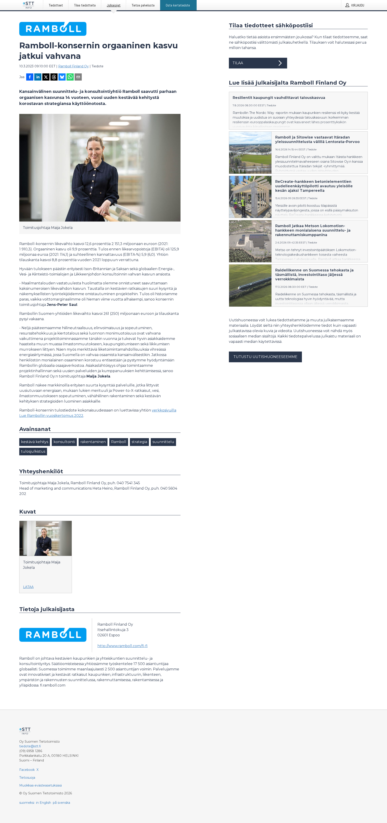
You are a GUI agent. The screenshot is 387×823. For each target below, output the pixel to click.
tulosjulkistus (33, 451)
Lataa (28, 587)
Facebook (27, 770)
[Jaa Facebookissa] (29, 77)
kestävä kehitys (34, 442)
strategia (139, 442)
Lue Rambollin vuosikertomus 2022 (51, 416)
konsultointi (64, 442)
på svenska (61, 803)
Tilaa (237, 63)
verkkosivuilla (164, 410)
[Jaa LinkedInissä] (37, 77)
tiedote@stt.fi (30, 746)
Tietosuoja (27, 778)
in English (43, 803)
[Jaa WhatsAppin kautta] (70, 77)
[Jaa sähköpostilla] (78, 77)
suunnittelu (163, 442)
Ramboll (118, 442)
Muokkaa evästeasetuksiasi (40, 785)
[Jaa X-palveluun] (45, 77)
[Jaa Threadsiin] (54, 77)
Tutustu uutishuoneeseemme (265, 357)
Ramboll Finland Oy (73, 66)
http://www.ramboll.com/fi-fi (122, 646)
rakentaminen (93, 442)
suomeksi (26, 803)
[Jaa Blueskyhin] (62, 77)
